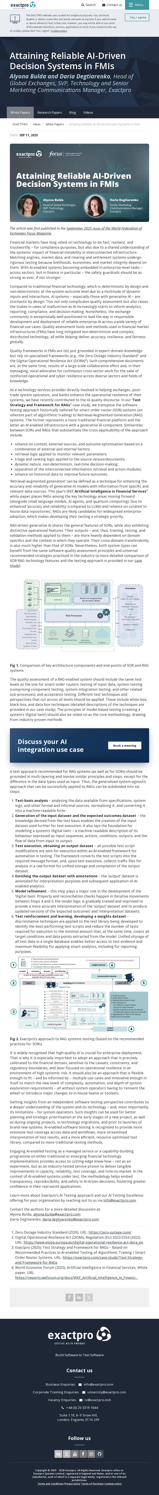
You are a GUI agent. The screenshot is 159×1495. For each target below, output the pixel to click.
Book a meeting (124, 745)
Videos (88, 112)
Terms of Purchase (92, 1483)
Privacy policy (72, 1483)
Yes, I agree (138, 17)
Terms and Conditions (50, 1483)
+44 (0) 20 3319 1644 (82, 1408)
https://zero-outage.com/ (110, 1232)
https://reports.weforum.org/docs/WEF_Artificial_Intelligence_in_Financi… (76, 1277)
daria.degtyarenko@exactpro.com (70, 1219)
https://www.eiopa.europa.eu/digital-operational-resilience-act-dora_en (83, 1242)
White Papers (20, 112)
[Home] (23, 5)
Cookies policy (59, 31)
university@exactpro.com (106, 1392)
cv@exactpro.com (97, 1400)
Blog (72, 112)
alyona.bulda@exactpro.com (56, 1214)
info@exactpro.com (119, 1200)
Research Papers (49, 112)
